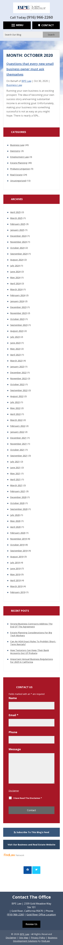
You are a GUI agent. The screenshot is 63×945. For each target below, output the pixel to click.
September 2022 (19, 390)
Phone (13, 732)
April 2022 (15, 414)
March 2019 (16, 586)
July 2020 (15, 515)
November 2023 (18, 313)
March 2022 (16, 420)
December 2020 (18, 497)
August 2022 (16, 396)
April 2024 (15, 283)
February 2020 (17, 532)
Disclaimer (14, 790)
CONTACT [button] (47, 25)
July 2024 (15, 265)
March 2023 (16, 360)
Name (13, 698)
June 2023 (15, 342)
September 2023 (19, 325)
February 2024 (17, 295)
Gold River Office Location (41, 914)
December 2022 (18, 372)
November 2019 (18, 538)
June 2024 (15, 271)
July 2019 (15, 562)
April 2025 (15, 212)
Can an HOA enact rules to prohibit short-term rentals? (33, 643)
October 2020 (17, 503)
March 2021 (16, 485)
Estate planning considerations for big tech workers (31, 634)
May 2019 (15, 574)
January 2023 (17, 366)
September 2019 (19, 550)
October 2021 (17, 449)
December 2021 (18, 437)
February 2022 (17, 426)
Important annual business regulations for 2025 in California (31, 660)
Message (15, 749)
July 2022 (15, 402)
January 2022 (17, 431)
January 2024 (17, 301)
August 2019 (16, 556)
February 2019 (17, 592)
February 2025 (17, 224)
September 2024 (19, 253)
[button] (16, 25)
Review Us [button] (31, 924)
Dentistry (15, 151)
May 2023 (15, 348)
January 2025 (17, 230)
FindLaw (45, 940)
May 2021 (15, 473)
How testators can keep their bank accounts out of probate (29, 652)
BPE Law (26, 81)
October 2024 (17, 247)
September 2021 (19, 455)
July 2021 (15, 461)
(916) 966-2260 (40, 17)
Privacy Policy (38, 937)
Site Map (23, 937)
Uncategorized (18, 180)
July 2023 (15, 336)
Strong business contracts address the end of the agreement (31, 625)
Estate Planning (18, 162)
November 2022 (18, 378)
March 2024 (16, 289)
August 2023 (16, 331)
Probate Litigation (20, 168)
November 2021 (18, 443)
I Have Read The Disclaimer (27, 798)
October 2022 (17, 384)
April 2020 (15, 526)
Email (13, 715)
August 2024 (16, 259)
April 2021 (15, 479)
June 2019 (15, 568)
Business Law (14, 85)
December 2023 (18, 307)
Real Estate (16, 174)
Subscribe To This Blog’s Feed (33, 832)
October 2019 (17, 544)
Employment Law (19, 156)
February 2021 (17, 491)
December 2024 (18, 235)
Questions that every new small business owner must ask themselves (30, 69)
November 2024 (18, 241)
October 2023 (17, 319)
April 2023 (15, 354)
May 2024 (15, 277)
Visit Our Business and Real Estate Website (31, 844)
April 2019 (15, 580)
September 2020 (19, 509)
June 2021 (15, 467)
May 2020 (15, 521)
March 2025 (16, 218)
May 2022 (15, 408)
